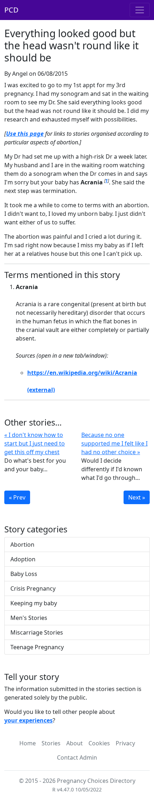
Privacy (125, 743)
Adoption (22, 559)
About (74, 743)
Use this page (25, 134)
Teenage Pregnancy (37, 647)
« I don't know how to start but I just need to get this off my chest (34, 443)
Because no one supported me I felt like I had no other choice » (114, 443)
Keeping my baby (33, 603)
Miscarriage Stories (36, 632)
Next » (136, 497)
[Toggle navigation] (140, 10)
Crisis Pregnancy (33, 588)
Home (27, 743)
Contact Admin (77, 757)
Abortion (22, 544)
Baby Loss (23, 574)
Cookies (99, 743)
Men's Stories (28, 618)
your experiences (28, 720)
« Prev (17, 497)
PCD (11, 10)
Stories (51, 743)
